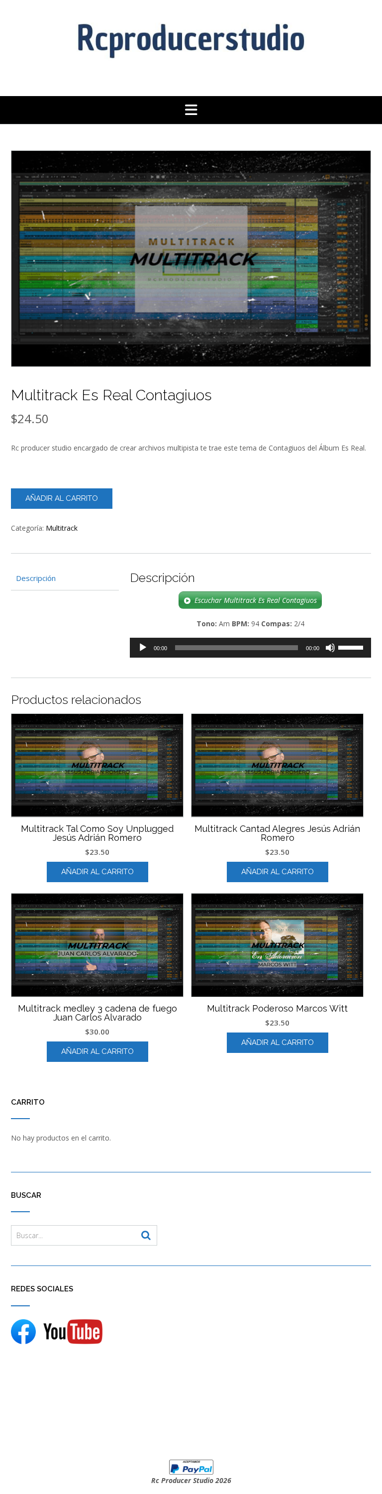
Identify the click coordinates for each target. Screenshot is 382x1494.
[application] (250, 648)
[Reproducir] (143, 648)
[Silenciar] (330, 648)
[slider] (352, 647)
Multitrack (62, 528)
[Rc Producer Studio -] (191, 38)
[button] (191, 110)
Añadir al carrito (61, 498)
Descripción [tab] (36, 578)
